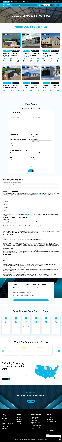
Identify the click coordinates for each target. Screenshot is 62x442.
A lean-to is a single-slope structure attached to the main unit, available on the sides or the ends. (20, 143)
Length (25, 152)
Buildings (19, 417)
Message (5, 428)
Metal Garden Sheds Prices (51, 421)
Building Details (34, 139)
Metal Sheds (48, 417)
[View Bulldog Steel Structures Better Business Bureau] (52, 2)
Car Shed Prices (49, 423)
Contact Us (45, 1)
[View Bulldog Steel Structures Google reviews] (54, 2)
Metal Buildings (14, 1)
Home (24, 13)
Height (39, 152)
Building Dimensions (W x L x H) (18, 150)
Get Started (30, 401)
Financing (20, 1)
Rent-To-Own (25, 1)
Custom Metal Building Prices (36, 428)
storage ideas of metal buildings (25, 196)
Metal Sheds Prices (49, 419)
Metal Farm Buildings (35, 431)
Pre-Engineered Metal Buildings (36, 423)
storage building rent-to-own (30, 214)
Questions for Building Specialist (37, 157)
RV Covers (28, 5)
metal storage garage (39, 194)
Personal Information (15, 112)
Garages (19, 5)
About (36, 1)
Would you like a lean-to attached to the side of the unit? (20, 140)
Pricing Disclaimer (44, 439)
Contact (18, 426)
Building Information (15, 132)
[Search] (49, 1)
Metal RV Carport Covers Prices (50, 433)
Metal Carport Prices (50, 430)
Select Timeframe (34, 134)
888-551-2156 (7, 50)
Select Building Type (14, 134)
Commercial (33, 5)
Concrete (40, 1)
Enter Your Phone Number (36, 120)
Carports (14, 5)
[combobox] (20, 127)
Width (11, 152)
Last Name (33, 115)
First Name (12, 115)
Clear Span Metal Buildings (36, 425)
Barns (23, 5)
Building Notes (13, 157)
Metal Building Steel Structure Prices (35, 418)
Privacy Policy (39, 439)
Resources (31, 1)
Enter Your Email (13, 120)
